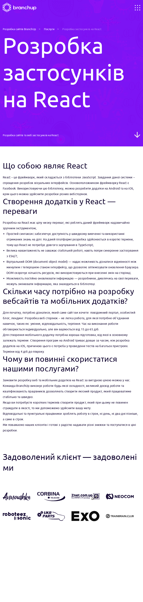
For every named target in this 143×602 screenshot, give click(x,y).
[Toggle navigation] (137, 7)
